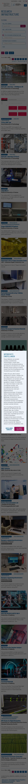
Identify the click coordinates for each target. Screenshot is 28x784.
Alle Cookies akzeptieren (19, 428)
